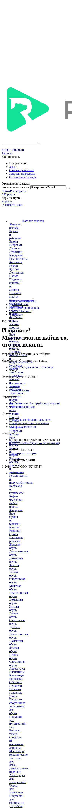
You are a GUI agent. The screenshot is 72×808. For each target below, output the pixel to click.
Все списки (16, 473)
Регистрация (18, 191)
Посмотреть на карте (22, 453)
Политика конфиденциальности (30, 419)
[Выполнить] (68, 188)
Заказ (12, 166)
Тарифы (14, 387)
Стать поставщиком (22, 406)
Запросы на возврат (22, 173)
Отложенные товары (22, 177)
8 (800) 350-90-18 (13, 150)
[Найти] (38, 143)
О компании (17, 383)
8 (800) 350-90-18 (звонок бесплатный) (34, 443)
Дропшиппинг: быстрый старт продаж (34, 403)
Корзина (7, 201)
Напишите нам (19, 390)
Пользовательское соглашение (29, 423)
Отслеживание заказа (16, 187)
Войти (6, 191)
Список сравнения (21, 170)
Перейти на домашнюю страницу (31, 367)
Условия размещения (22, 426)
